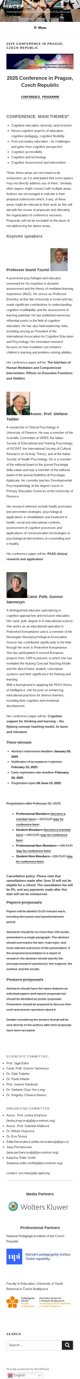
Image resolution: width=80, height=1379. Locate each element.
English (19, 1375)
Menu (42, 27)
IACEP (15, 6)
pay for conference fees (33, 851)
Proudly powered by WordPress (27, 1369)
